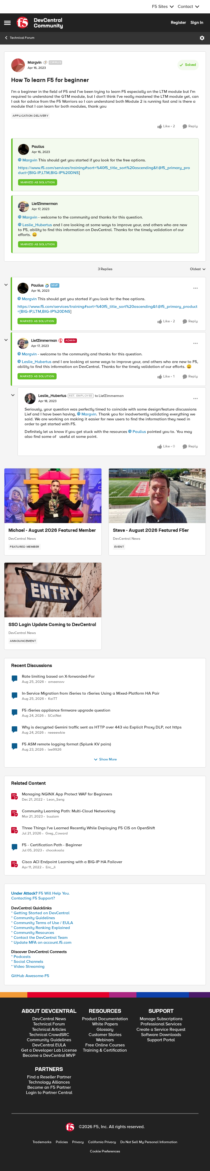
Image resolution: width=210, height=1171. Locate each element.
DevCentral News (22, 538)
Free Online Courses (105, 1045)
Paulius (38, 146)
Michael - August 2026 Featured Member (52, 531)
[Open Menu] (202, 38)
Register (178, 22)
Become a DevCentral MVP (49, 1055)
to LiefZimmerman (109, 396)
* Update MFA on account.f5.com (41, 942)
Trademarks (42, 1142)
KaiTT (52, 699)
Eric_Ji (51, 867)
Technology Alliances (49, 1082)
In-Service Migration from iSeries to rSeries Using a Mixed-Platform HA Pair (90, 693)
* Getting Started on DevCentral (40, 912)
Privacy (78, 1142)
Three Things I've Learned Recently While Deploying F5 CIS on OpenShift (88, 828)
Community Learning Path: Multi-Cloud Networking (68, 811)
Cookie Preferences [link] (105, 1151)
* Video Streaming (28, 966)
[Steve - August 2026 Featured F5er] (157, 495)
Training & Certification (105, 1050)
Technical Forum (22, 38)
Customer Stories (105, 1034)
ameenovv (56, 682)
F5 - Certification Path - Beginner (52, 845)
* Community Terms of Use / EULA (42, 922)
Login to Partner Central (49, 1092)
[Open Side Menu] (7, 23)
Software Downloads (161, 1034)
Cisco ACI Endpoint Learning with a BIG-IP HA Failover (72, 862)
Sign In (197, 22)
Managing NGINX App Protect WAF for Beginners (67, 794)
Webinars (105, 1040)
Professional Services (161, 1024)
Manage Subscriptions (161, 1019)
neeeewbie (56, 733)
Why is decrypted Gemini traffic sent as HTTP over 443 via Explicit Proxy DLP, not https (102, 727)
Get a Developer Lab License (49, 1050)
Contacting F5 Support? (33, 898)
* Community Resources (32, 932)
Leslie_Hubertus (37, 224)
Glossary (105, 1029)
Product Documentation (105, 1019)
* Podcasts (21, 956)
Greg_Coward (56, 833)
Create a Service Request (160, 1029)
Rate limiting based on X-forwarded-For (58, 676)
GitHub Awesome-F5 (30, 975)
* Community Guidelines (33, 917)
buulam (53, 817)
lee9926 (55, 750)
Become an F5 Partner (49, 1087)
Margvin (35, 62)
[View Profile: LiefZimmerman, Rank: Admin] (23, 343)
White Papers (105, 1024)
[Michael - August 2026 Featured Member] (52, 495)
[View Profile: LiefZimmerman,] (23, 206)
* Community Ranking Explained (40, 927)
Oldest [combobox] (198, 269)
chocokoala (55, 850)
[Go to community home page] (40, 22)
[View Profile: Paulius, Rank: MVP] (23, 288)
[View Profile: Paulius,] (23, 149)
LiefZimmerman (45, 204)
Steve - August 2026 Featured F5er (151, 531)
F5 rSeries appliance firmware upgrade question (66, 710)
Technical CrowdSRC (49, 1034)
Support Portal (161, 1040)
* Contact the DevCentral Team (39, 937)
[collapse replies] (6, 285)
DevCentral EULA (49, 1045)
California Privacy (102, 1142)
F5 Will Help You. (40, 893)
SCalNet (54, 716)
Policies (62, 1142)
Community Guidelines (49, 1040)
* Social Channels (27, 961)
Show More (108, 759)
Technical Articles (49, 1029)
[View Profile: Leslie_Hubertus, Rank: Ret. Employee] (30, 398)
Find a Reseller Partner (49, 1077)
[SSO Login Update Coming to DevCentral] (52, 590)
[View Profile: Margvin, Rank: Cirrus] (18, 65)
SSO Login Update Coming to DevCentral (52, 625)
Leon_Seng (56, 800)
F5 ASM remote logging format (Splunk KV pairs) (66, 744)
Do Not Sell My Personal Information (148, 1142)
